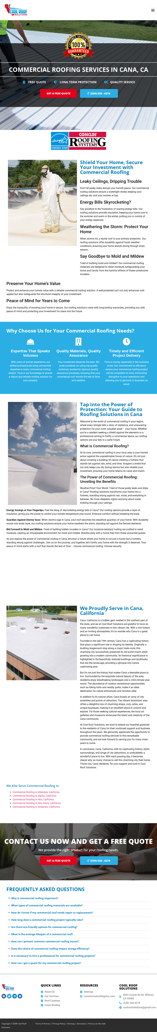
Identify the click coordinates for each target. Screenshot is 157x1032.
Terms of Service (42, 1023)
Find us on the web (96, 1023)
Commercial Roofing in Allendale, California (36, 792)
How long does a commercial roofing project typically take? (47, 920)
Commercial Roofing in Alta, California (33, 799)
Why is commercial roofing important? (34, 898)
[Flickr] (20, 996)
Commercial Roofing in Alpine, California (35, 795)
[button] (152, 10)
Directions (81, 1023)
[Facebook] (4, 996)
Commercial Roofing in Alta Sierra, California (37, 803)
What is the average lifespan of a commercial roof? (42, 934)
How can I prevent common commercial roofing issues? (45, 941)
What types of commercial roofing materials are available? (47, 905)
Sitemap (71, 1023)
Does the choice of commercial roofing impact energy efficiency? (50, 948)
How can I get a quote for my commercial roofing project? (46, 963)
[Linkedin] (14, 996)
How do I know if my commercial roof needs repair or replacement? (52, 912)
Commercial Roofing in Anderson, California (36, 806)
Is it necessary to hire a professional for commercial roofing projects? (53, 956)
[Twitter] (9, 996)
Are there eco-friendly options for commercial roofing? (44, 927)
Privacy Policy (58, 1023)
